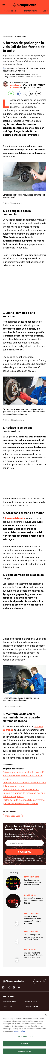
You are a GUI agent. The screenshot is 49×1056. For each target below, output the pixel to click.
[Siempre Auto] (24, 5)
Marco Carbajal (21, 83)
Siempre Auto (8, 36)
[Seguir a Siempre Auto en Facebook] (3, 987)
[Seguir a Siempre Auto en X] (8, 987)
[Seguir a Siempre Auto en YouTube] (19, 987)
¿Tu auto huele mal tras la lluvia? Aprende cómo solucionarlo (33, 955)
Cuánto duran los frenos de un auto (21, 789)
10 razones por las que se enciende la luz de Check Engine (33, 937)
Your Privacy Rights (24, 1036)
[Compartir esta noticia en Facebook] (18, 93)
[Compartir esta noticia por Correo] (31, 93)
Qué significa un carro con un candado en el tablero (33, 900)
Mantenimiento (31, 11)
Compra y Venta (31, 1006)
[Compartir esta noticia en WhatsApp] (11, 93)
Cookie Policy (19, 1031)
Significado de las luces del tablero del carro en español (32, 882)
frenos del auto (12, 816)
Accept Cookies (24, 1051)
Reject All (24, 1044)
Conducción (30, 895)
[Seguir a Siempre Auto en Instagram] (13, 987)
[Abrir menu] (4, 5)
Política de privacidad (13, 860)
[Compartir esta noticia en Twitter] (24, 93)
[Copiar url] (38, 93)
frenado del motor (15, 518)
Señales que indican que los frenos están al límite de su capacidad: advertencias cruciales (24, 775)
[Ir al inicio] (13, 981)
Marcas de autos (11, 11)
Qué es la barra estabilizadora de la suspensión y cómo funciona (32, 920)
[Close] (46, 1015)
